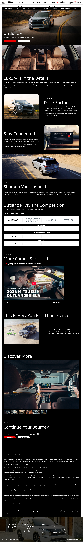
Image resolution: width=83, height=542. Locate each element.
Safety (23, 213)
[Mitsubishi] (3, 2)
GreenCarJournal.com (19, 506)
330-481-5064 (75, 1)
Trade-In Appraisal (10, 440)
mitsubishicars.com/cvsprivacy (11, 480)
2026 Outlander (8, 8)
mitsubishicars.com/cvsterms (25, 480)
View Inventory (10, 40)
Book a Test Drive (23, 40)
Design (6, 213)
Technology (15, 213)
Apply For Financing (23, 440)
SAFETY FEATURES (45, 8)
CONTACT (76, 8)
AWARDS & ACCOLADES (65, 8)
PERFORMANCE (26, 8)
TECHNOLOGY (35, 8)
